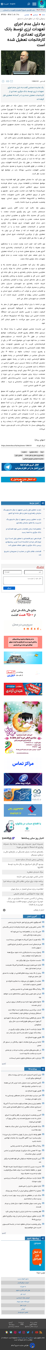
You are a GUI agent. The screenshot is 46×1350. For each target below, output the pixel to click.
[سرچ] (28, 4)
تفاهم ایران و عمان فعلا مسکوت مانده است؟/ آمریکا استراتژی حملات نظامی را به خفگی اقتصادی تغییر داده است (22, 1107)
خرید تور (23, 1294)
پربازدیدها (32, 1069)
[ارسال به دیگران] (11, 81)
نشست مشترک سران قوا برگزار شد (28, 960)
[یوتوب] (36, 1333)
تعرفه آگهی (33, 1324)
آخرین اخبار (32, 916)
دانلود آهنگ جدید (23, 1279)
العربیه (6, 4)
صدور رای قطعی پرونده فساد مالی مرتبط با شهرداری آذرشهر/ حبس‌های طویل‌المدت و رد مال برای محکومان (22, 1021)
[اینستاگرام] (23, 1333)
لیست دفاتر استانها (31, 1327)
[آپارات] (14, 1333)
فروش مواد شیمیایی (23, 1298)
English (12, 4)
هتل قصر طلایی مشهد (23, 1290)
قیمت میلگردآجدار (23, 1283)
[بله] (10, 1333)
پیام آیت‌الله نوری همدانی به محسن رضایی (25, 989)
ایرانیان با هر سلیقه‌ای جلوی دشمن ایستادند (25, 1058)
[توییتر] (27, 1333)
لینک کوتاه (41, 446)
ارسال (9, 588)
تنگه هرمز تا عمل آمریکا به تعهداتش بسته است (23, 940)
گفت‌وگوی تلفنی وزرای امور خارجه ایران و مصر (24, 922)
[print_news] (3, 81)
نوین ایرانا (41, 1272)
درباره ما (21, 1322)
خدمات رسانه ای (13, 1327)
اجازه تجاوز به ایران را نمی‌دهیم (30, 1186)
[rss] (40, 1332)
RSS (22, 1324)
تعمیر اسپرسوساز (23, 1312)
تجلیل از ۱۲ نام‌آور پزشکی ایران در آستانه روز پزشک (23, 1191)
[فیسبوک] (32, 1333)
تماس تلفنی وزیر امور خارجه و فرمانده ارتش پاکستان (22, 927)
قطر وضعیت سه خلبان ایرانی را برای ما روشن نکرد (23, 1211)
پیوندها (11, 1324)
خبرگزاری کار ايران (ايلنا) (26, 1338)
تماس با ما (33, 1322)
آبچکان (23, 1309)
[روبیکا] (6, 1332)
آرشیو (4, 1064)
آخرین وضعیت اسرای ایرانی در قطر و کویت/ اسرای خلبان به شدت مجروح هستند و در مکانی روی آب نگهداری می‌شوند (23, 1118)
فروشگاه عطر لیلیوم (23, 1302)
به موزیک (23, 1287)
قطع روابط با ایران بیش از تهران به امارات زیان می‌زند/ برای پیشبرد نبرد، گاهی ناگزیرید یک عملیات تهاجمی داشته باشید (21, 1137)
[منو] (34, 4)
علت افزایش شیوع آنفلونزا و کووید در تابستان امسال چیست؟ (19, 10)
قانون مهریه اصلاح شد (33, 1037)
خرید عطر (23, 1305)
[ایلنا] (42, 4)
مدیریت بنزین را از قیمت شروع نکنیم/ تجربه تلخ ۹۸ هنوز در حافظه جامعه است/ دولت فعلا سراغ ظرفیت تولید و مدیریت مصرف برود (22, 1170)
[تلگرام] (19, 1333)
